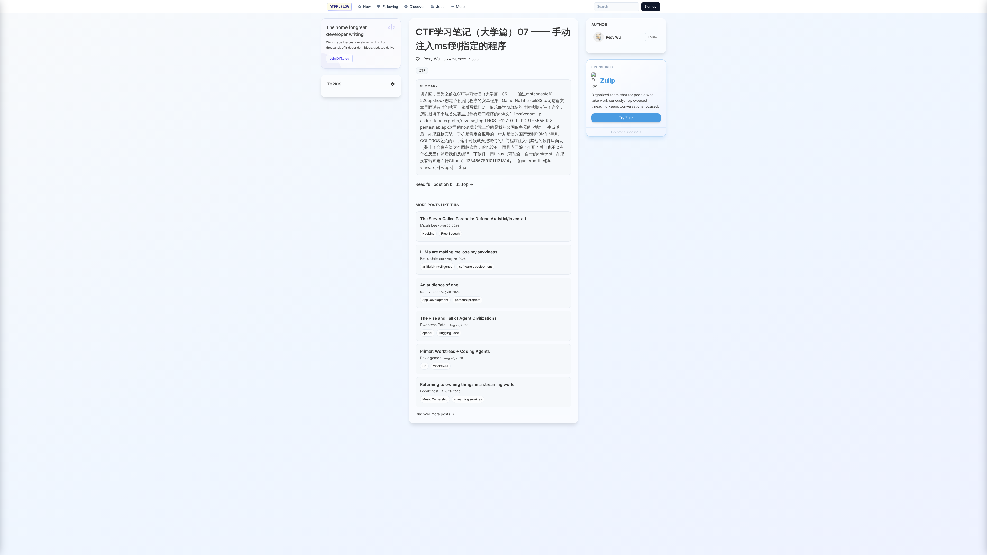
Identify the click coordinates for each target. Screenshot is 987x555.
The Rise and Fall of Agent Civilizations (458, 318)
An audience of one (439, 285)
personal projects (467, 300)
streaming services (468, 399)
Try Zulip (626, 118)
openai (427, 333)
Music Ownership (434, 399)
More (460, 6)
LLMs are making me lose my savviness (458, 251)
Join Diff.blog (339, 58)
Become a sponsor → (626, 132)
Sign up (650, 6)
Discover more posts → (435, 414)
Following (390, 6)
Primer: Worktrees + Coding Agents (455, 351)
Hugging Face (449, 333)
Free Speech (450, 233)
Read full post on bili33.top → (444, 184)
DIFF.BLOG (339, 6)
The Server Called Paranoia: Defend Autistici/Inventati (473, 218)
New (367, 6)
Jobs (440, 6)
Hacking (428, 233)
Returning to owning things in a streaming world (467, 384)
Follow (652, 37)
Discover (417, 6)
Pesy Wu (431, 58)
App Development (435, 300)
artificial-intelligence (437, 267)
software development (475, 267)
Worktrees (440, 366)
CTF (422, 70)
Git (424, 366)
